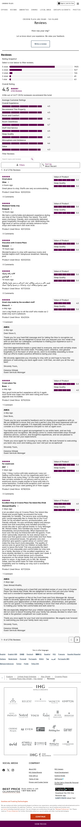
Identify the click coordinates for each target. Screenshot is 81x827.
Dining (34, 10)
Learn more (60, 798)
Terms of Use (33, 779)
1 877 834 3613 (29, 791)
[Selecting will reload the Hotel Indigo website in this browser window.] (11, 715)
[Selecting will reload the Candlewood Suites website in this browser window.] (68, 743)
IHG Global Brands (35, 772)
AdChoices (58, 779)
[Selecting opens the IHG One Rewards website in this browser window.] (40, 755)
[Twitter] (8, 770)
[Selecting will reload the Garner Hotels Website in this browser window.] (68, 729)
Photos (77, 10)
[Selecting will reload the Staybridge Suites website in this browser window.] (40, 743)
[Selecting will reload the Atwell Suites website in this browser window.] (26, 743)
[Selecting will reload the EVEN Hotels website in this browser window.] (26, 729)
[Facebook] (4, 770)
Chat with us (33, 776)
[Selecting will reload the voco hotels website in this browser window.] (34, 715)
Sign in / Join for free (67, 3)
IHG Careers (59, 769)
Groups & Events (62, 10)
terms (5, 809)
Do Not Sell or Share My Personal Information (66, 783)
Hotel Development (62, 772)
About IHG (32, 769)
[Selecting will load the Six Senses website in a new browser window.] (13, 700)
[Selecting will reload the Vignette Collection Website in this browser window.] (54, 700)
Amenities (24, 10)
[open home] (3, 677)
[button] (78, 3)
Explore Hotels (60, 776)
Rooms (13, 10)
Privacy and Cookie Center (38, 782)
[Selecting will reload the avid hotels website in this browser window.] (13, 743)
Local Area (45, 10)
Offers (4, 10)
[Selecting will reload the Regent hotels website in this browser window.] (26, 700)
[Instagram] (13, 770)
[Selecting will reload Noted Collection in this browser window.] (23, 715)
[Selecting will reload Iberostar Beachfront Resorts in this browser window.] (69, 715)
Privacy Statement (12, 811)
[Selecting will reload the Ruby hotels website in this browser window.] (46, 715)
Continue (41, 817)
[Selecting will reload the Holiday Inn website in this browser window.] (54, 729)
